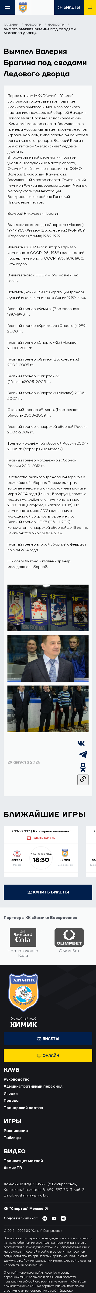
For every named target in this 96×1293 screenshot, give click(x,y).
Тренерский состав (23, 1108)
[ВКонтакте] (81, 746)
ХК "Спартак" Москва (23, 1209)
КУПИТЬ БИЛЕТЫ (51, 892)
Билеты (72, 7)
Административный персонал (33, 1086)
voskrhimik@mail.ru (31, 1195)
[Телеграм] (83, 759)
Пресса (11, 1100)
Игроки (11, 1093)
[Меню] (7, 7)
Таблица (12, 1138)
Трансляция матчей (23, 1161)
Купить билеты (44, 838)
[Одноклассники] (83, 771)
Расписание (16, 1131)
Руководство (17, 1079)
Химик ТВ (13, 1168)
